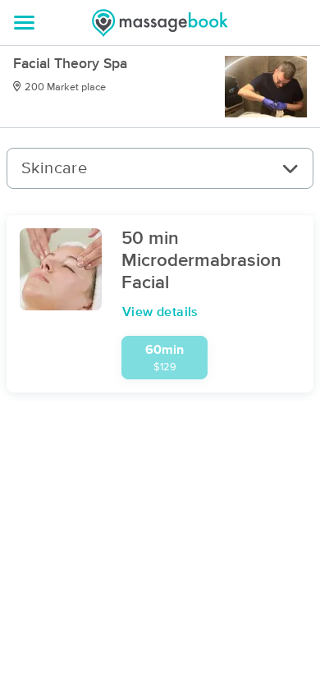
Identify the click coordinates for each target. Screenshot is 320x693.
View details (160, 312)
